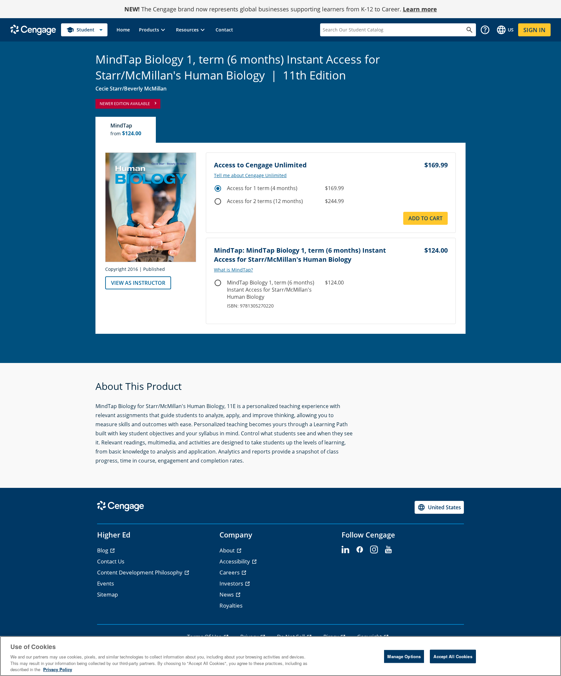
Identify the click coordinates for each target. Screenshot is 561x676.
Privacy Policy (57, 669)
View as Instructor (138, 282)
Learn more (420, 9)
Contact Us (110, 561)
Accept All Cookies (452, 656)
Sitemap (107, 594)
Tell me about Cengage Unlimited (250, 175)
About (227, 550)
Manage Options (404, 656)
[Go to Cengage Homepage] (33, 29)
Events (105, 583)
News (227, 594)
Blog (103, 550)
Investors (231, 583)
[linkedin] (345, 550)
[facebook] (360, 550)
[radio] (218, 188)
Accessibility (235, 561)
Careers (230, 572)
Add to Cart (425, 218)
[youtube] (388, 550)
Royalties (231, 605)
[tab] (125, 130)
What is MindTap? (233, 269)
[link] (123, 29)
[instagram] (374, 550)
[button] (153, 29)
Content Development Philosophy (140, 572)
